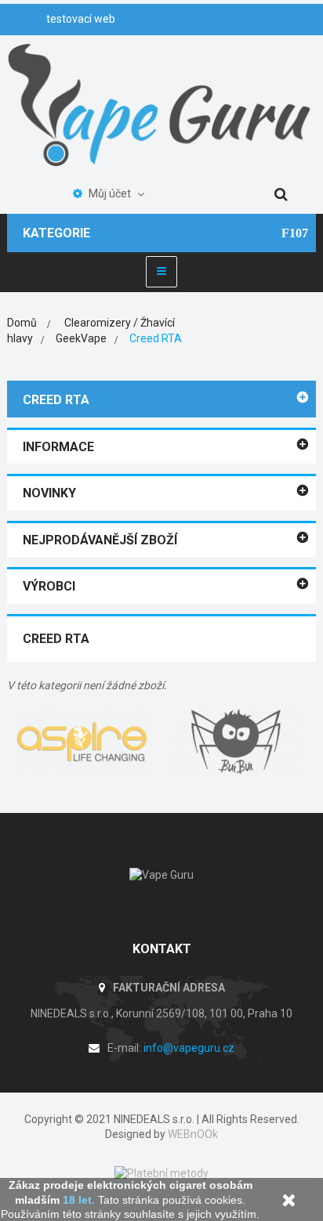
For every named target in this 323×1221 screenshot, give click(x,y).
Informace (58, 446)
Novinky (49, 493)
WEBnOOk (193, 1134)
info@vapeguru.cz (188, 1048)
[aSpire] (84, 742)
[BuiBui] (238, 742)
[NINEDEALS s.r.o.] (161, 103)
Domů (22, 322)
